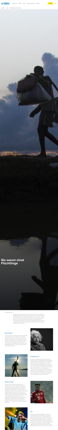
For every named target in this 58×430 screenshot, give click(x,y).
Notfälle (20, 3)
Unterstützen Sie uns (30, 3)
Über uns (37, 3)
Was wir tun (14, 3)
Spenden (50, 3)
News (24, 3)
